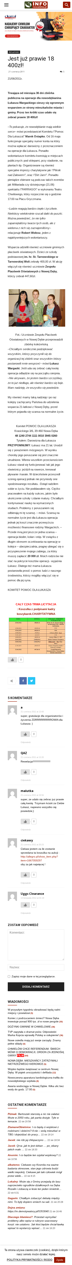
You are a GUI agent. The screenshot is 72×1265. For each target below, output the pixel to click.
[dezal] (36, 26)
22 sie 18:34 (53, 1140)
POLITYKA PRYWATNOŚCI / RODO (29, 1259)
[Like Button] (12, 660)
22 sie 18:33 (31, 1149)
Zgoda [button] (59, 1260)
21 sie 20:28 (57, 1202)
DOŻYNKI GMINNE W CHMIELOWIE (29, 1026)
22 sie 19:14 (47, 1134)
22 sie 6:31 (13, 1193)
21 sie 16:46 (55, 1211)
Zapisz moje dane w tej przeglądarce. (33, 976)
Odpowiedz (26, 742)
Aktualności (14, 52)
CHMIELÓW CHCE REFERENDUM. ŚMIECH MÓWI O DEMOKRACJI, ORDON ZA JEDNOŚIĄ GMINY (36, 1052)
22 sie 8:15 (29, 1176)
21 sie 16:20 (49, 1228)
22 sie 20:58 (24, 1121)
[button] (67, 5)
